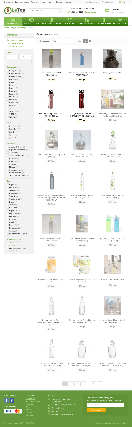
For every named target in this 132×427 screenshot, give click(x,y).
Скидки (43, 2)
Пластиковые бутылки (15, 47)
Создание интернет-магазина (108, 423)
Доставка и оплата (22, 2)
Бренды (59, 2)
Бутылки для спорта (15, 40)
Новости (51, 2)
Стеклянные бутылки (15, 43)
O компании (8, 2)
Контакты (67, 2)
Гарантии (34, 2)
